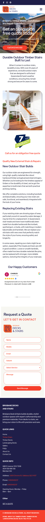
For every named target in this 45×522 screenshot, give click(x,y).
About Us (6, 451)
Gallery (5, 446)
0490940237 (13, 480)
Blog (21, 519)
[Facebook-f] (3, 2)
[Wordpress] (10, 2)
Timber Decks (8, 440)
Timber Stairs (7, 437)
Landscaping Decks (10, 443)
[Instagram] (7, 2)
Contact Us (7, 454)
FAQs (5, 449)
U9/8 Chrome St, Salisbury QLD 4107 (23, 476)
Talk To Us (27, 519)
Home (5, 434)
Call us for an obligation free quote (22, 153)
